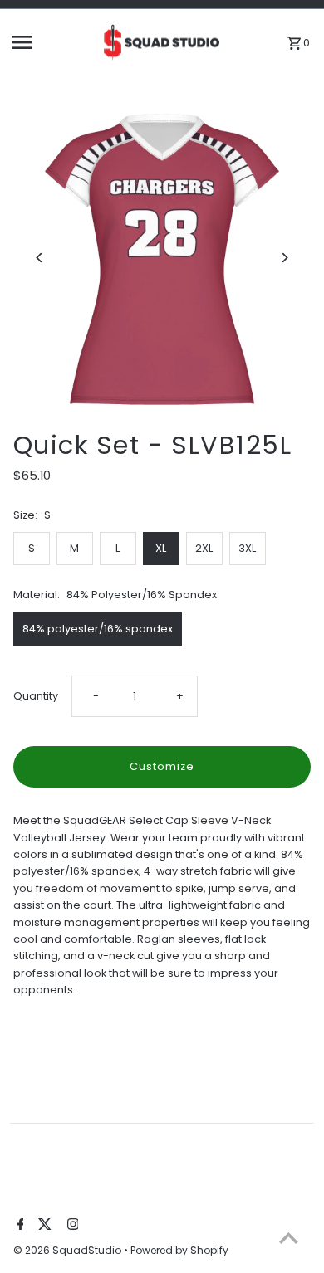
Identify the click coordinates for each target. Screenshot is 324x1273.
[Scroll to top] (288, 1237)
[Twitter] (43, 1225)
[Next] (283, 257)
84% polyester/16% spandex (97, 629)
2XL (204, 548)
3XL (247, 548)
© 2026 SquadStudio (68, 1250)
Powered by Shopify (179, 1250)
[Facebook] (18, 1225)
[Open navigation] (51, 42)
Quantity (35, 696)
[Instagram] (71, 1225)
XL (160, 548)
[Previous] (40, 257)
